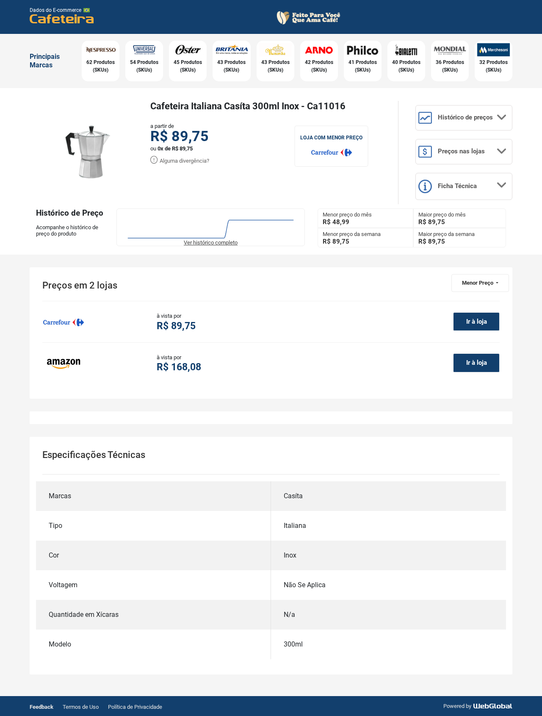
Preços (460, 151)
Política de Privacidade (135, 707)
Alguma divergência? (183, 161)
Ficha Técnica (456, 186)
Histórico (464, 117)
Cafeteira (62, 18)
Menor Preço (478, 283)
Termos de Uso (81, 707)
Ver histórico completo (211, 242)
